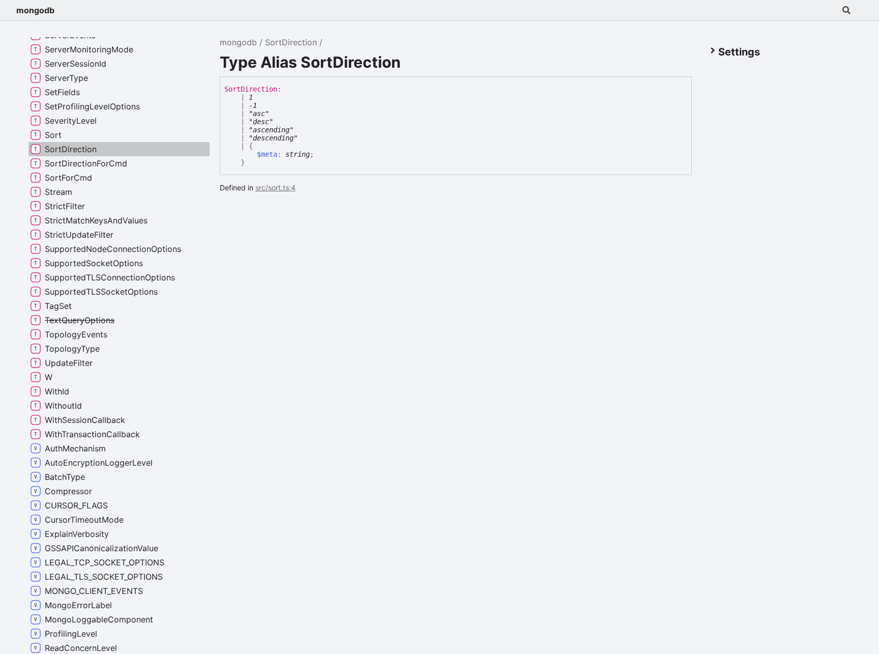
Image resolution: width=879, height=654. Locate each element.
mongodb (35, 10)
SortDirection (291, 42)
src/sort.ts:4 (275, 187)
